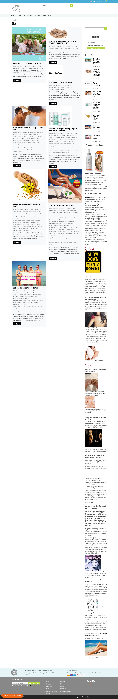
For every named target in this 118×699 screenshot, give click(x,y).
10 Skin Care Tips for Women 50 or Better (27, 63)
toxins (50, 152)
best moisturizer (25, 134)
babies (60, 210)
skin (73, 48)
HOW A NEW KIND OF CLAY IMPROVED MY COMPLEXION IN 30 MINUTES (63, 42)
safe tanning (70, 231)
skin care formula (36, 146)
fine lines (61, 48)
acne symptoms (62, 133)
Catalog (49, 15)
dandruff (57, 214)
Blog (14, 23)
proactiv (30, 146)
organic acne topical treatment (60, 145)
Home (12, 15)
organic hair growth (17, 142)
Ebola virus (15, 136)
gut (66, 216)
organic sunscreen (52, 231)
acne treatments (23, 132)
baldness (15, 134)
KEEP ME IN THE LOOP (34, 683)
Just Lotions (37, 15)
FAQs (61, 684)
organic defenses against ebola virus (56, 147)
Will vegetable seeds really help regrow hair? (26, 205)
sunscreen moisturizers (59, 240)
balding (41, 132)
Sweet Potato (99, 393)
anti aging (68, 46)
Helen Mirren (58, 85)
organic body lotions (53, 225)
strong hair (24, 148)
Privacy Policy (32, 685)
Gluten (63, 216)
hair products (38, 136)
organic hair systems (36, 142)
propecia (37, 222)
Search (47, 689)
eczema (50, 216)
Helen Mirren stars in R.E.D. (67, 85)
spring (76, 48)
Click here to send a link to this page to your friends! (96, 634)
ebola (61, 214)
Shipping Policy (63, 689)
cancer (30, 134)
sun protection (24, 68)
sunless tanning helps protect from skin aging (65, 239)
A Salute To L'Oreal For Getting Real (61, 82)
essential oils (51, 48)
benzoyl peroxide (52, 135)
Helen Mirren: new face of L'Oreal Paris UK (57, 87)
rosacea (64, 231)
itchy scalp (28, 138)
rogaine (14, 224)
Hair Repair (30, 15)
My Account (99, 1)
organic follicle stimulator (24, 140)
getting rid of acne (74, 137)
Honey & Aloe (91, 395)
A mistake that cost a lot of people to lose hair (28, 128)
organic (69, 48)
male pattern (15, 140)
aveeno (76, 133)
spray (65, 149)
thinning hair (37, 150)
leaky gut (33, 138)
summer (50, 50)
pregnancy (25, 146)
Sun (24, 15)
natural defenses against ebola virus (67, 143)
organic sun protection (17, 146)
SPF (75, 233)
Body (20, 15)
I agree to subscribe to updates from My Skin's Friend (95, 45)
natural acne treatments (54, 143)
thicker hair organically (28, 150)
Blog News (44, 15)
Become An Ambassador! (65, 691)
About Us (62, 686)
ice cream (76, 218)
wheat (63, 152)
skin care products (16, 68)
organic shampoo (16, 144)
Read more (17, 80)
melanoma (21, 298)
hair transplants (16, 138)
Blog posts (62, 682)
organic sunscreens (17, 302)
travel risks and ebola (57, 152)
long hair (37, 138)
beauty (72, 46)
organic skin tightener (36, 144)
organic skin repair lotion (36, 66)
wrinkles (41, 68)
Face (16, 15)
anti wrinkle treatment (34, 209)
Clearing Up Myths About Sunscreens (61, 205)
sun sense (74, 237)
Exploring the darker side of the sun (25, 287)
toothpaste (15, 151)
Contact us (48, 684)
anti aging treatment (32, 132)
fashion (56, 48)
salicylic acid (51, 149)
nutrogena (51, 145)
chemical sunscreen (70, 135)
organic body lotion (32, 217)
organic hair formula (35, 140)
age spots (29, 291)
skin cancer (54, 233)
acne (21, 66)
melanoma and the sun (53, 221)
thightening (25, 228)
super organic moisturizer (34, 68)
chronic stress (75, 212)
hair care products (24, 136)
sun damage (75, 150)
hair (19, 136)
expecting (30, 294)
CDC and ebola (59, 212)
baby (64, 210)
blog (76, 46)
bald (38, 132)
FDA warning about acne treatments (63, 137)
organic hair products (26, 142)
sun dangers (51, 237)
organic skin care (26, 66)
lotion (60, 141)
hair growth (32, 136)
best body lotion (25, 211)
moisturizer (71, 141)
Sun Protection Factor (66, 237)
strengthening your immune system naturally (58, 150)
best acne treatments (61, 135)
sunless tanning (52, 239)
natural (65, 48)
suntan (66, 240)
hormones (22, 138)
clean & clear (36, 134)
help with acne (67, 139)
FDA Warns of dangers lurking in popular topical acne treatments (63, 129)
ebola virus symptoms (73, 214)
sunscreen (51, 240)
